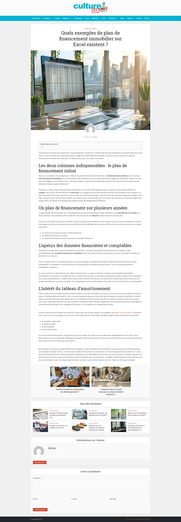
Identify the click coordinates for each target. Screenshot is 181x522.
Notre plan (135, 519)
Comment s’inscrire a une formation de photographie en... (136, 427)
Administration (90, 28)
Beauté (95, 18)
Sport (139, 18)
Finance (46, 18)
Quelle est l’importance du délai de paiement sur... (59, 415)
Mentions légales (144, 519)
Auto (87, 18)
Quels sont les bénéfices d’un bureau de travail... (137, 414)
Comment (37, 478)
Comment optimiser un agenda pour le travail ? (98, 414)
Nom (35, 499)
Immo (57, 18)
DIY (104, 18)
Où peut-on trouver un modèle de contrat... (58, 426)
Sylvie (95, 137)
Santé (129, 18)
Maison (66, 18)
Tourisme (36, 18)
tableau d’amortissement (123, 312)
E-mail (74, 499)
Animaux (78, 18)
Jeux (122, 18)
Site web (113, 499)
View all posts (39, 462)
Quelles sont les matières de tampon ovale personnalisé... (97, 427)
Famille (112, 18)
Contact (128, 519)
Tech (147, 18)
